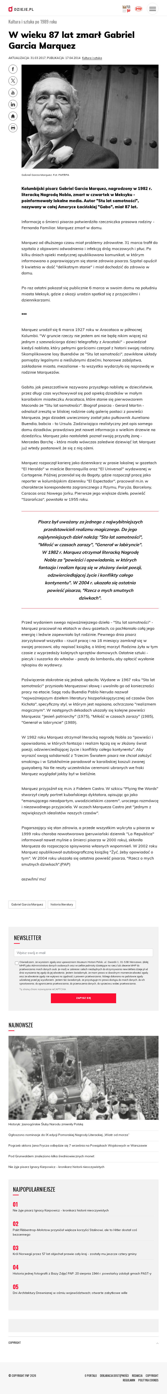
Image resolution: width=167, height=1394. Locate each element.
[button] (157, 1343)
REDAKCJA (137, 1375)
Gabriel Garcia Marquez (27, 904)
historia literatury (62, 904)
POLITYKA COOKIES (148, 1380)
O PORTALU (91, 1375)
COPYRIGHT (152, 1375)
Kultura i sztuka (92, 58)
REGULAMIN (129, 1380)
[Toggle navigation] (153, 9)
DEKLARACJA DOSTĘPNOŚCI (114, 1375)
